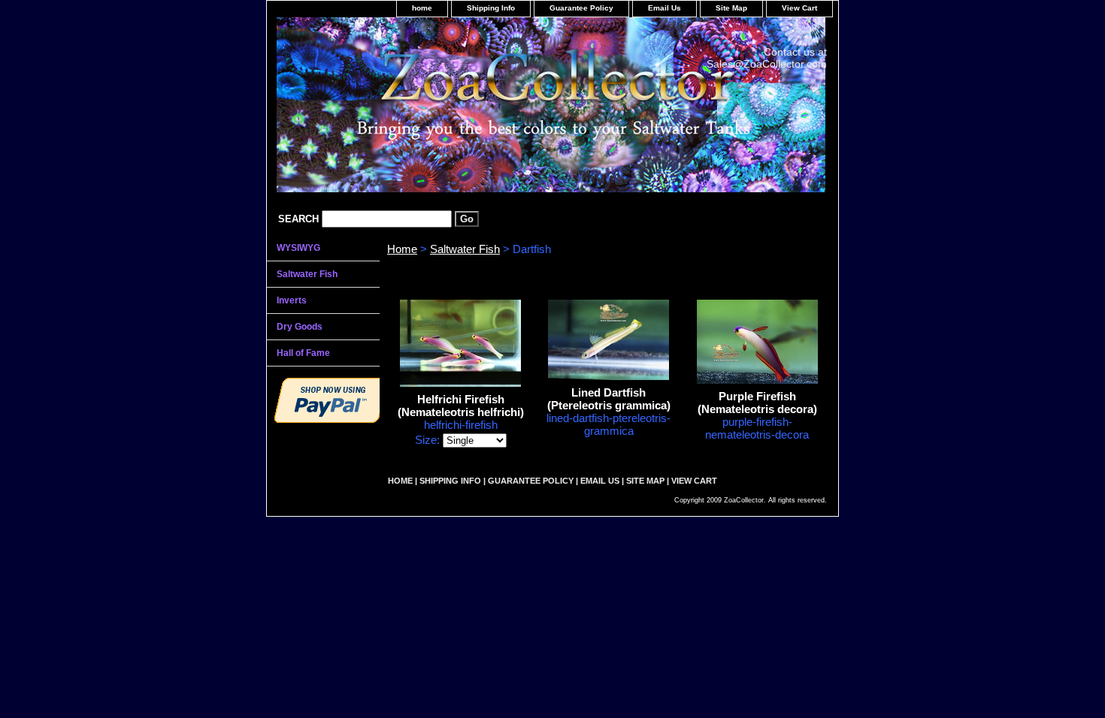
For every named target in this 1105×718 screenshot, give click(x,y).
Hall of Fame (303, 353)
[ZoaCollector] (455, 110)
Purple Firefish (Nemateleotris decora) (757, 402)
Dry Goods (299, 326)
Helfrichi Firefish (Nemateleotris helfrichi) (461, 405)
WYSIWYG (298, 248)
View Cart (799, 8)
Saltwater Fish (465, 249)
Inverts (292, 300)
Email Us (664, 8)
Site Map (731, 8)
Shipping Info (491, 8)
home (422, 8)
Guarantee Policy (581, 8)
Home (402, 249)
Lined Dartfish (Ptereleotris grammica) (609, 399)
